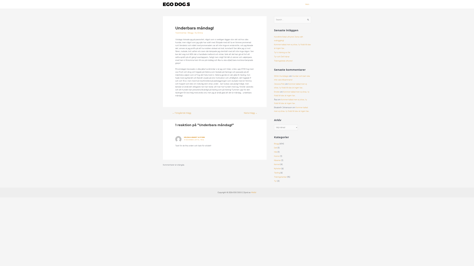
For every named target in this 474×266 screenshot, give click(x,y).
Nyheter (277, 168)
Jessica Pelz (279, 84)
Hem (307, 4)
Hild (275, 152)
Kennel (277, 164)
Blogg (190, 33)
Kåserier (277, 160)
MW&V (253, 192)
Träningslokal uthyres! (283, 61)
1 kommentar (180, 33)
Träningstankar (280, 177)
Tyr (275, 181)
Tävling (277, 173)
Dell (275, 148)
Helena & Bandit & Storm (194, 137)
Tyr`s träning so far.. (282, 52)
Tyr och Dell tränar (281, 57)
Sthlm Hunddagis (281, 76)
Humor (277, 156)
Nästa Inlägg (250, 113)
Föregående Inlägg (181, 113)
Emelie (277, 92)
